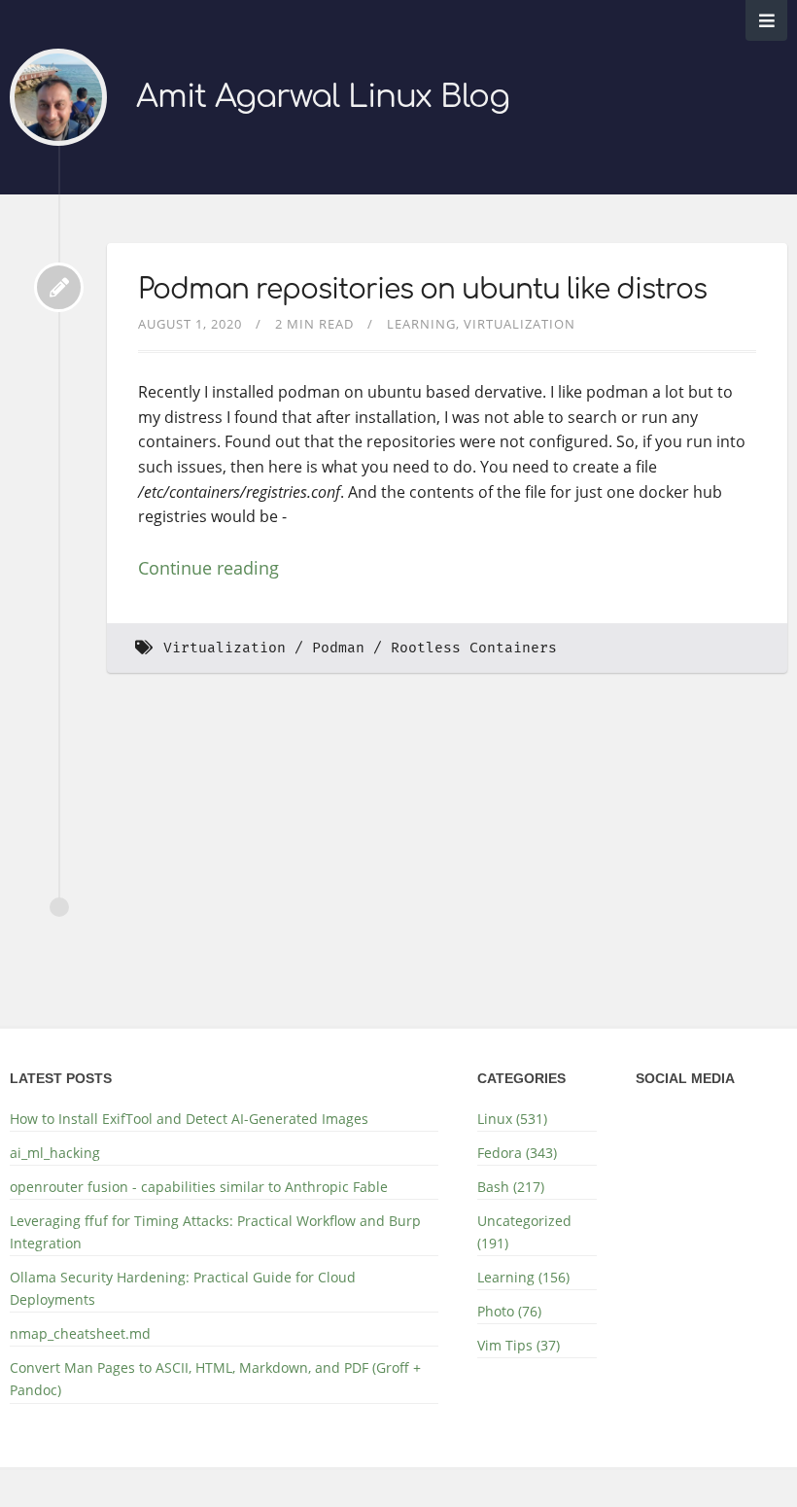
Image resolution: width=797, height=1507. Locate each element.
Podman (338, 648)
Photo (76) (509, 1311)
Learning (421, 324)
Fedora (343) (517, 1152)
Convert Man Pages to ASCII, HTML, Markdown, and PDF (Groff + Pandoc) (215, 1378)
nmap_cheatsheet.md (80, 1333)
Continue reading (208, 567)
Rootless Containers (474, 648)
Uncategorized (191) (524, 1231)
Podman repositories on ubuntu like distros (422, 289)
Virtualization (519, 324)
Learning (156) (523, 1277)
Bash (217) (510, 1186)
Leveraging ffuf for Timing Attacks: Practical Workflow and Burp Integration (215, 1231)
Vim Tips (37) (518, 1345)
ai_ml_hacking (55, 1152)
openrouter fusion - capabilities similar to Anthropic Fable (199, 1186)
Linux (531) (512, 1118)
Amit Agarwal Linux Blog (322, 97)
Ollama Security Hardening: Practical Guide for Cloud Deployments (183, 1288)
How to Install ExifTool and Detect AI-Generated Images (189, 1118)
